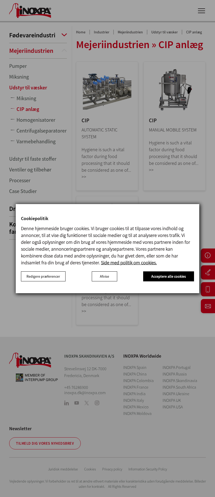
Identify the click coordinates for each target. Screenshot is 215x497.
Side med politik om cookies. (129, 263)
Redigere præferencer (43, 276)
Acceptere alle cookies (168, 276)
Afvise (104, 276)
